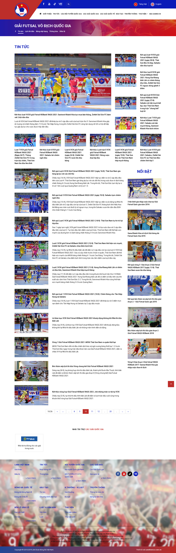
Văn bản (43, 512)
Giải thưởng (69, 492)
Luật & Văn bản (48, 507)
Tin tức (56, 14)
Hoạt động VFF (45, 469)
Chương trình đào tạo (48, 497)
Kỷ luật (67, 497)
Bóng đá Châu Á (21, 497)
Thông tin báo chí (97, 492)
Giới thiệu (47, 14)
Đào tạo (119, 14)
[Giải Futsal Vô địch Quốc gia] (15, 32)
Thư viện (143, 14)
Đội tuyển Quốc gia (75, 465)
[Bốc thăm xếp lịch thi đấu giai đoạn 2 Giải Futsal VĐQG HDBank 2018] (145, 317)
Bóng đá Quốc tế (23, 487)
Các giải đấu (96, 465)
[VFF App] (60, 4)
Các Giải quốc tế (107, 14)
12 (99, 411)
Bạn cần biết (19, 512)
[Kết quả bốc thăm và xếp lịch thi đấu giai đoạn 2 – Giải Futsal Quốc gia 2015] (145, 285)
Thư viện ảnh (70, 517)
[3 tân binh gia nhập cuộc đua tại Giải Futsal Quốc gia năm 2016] (145, 188)
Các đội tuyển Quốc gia (71, 14)
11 (92, 411)
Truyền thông (130, 14)
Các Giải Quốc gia (91, 14)
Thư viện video (71, 512)
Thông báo (53, 31)
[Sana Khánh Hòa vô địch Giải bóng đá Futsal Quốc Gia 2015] (145, 220)
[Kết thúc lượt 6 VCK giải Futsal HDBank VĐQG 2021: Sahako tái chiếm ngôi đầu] (50, 140)
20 (111, 411)
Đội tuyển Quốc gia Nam (74, 469)
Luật (41, 517)
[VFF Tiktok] (55, 4)
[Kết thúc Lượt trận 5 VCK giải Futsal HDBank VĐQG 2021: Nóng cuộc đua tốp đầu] (100, 140)
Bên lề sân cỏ (22, 507)
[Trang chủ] (40, 14)
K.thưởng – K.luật (74, 487)
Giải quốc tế (94, 474)
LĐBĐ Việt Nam (22, 465)
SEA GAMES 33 (155, 14)
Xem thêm (31, 478)
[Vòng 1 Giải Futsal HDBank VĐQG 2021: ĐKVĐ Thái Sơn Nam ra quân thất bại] (31, 347)
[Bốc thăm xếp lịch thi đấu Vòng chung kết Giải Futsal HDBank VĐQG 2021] (31, 371)
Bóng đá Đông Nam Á (23, 492)
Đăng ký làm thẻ (96, 497)
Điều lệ (62, 31)
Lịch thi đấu (29, 31)
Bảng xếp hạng (42, 31)
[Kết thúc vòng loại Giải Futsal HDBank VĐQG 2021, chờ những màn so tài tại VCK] (31, 395)
